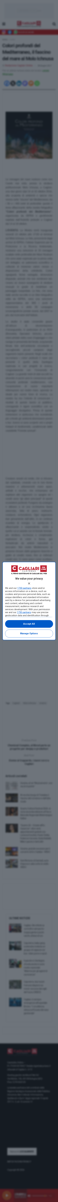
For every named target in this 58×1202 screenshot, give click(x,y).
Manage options (29, 633)
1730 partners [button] (24, 588)
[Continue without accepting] (29, 583)
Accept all (29, 623)
